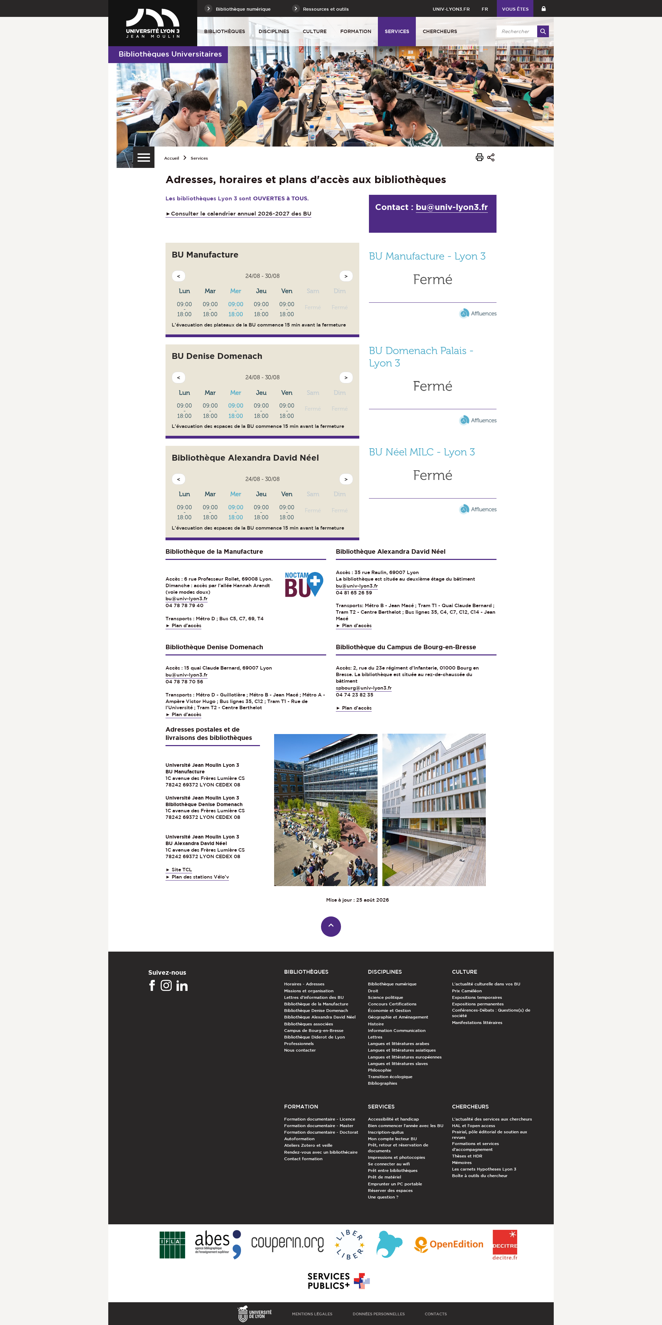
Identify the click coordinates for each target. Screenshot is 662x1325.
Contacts (436, 1314)
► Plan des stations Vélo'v (197, 877)
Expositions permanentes (478, 1003)
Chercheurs (440, 31)
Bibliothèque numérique (392, 983)
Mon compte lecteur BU (392, 1138)
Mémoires (462, 1162)
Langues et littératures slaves (398, 1063)
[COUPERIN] (288, 1245)
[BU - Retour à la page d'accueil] (152, 23)
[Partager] (491, 158)
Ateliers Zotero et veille (308, 1145)
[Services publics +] (338, 1281)
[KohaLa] (389, 1245)
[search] (521, 31)
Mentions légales (312, 1314)
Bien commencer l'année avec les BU (405, 1125)
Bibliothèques (224, 31)
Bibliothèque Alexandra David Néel (319, 1016)
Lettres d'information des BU (314, 997)
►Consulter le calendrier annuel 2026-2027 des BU (238, 213)
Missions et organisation (308, 990)
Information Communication (396, 1030)
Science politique (385, 997)
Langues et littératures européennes (405, 1056)
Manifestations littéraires (477, 1022)
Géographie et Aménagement (398, 1016)
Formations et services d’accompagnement (475, 1146)
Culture (315, 31)
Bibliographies (382, 1083)
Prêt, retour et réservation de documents (398, 1147)
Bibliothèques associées (308, 1023)
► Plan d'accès (183, 625)
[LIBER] (349, 1245)
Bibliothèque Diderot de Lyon (314, 1036)
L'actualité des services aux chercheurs (492, 1118)
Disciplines (274, 31)
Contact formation (303, 1158)
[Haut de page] (331, 926)
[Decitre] (505, 1245)
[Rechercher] (543, 31)
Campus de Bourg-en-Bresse (313, 1030)
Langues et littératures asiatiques (402, 1049)
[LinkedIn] (182, 986)
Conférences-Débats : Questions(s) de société (491, 1012)
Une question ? (383, 1196)
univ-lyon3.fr (451, 9)
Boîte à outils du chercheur (480, 1175)
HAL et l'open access (473, 1125)
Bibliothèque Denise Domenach (316, 1010)
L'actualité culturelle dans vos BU (486, 983)
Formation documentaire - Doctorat (321, 1132)
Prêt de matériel (384, 1176)
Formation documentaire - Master (318, 1125)
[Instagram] (166, 986)
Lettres (375, 1036)
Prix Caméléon (467, 990)
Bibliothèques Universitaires (170, 54)
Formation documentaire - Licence (319, 1118)
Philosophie (379, 1069)
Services (397, 31)
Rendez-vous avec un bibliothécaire (321, 1152)
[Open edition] (448, 1245)
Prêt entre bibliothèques (393, 1170)
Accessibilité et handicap (393, 1118)
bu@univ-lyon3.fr (452, 207)
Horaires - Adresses (304, 983)
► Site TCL (179, 869)
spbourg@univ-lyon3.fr (364, 688)
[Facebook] (152, 986)
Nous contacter (300, 1049)
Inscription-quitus (386, 1132)
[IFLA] (172, 1245)
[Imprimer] (479, 158)
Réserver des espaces (390, 1190)
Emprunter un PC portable (395, 1183)
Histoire (376, 1023)
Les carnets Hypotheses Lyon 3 (484, 1168)
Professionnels (299, 1043)
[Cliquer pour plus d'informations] (432, 304)
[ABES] (218, 1245)
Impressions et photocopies (396, 1157)
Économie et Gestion (389, 1010)
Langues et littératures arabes (398, 1043)
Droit (373, 990)
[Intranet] (543, 8)
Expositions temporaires (477, 997)
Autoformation (299, 1138)
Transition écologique (390, 1076)
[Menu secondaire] (143, 157)
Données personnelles (379, 1314)
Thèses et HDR (467, 1155)
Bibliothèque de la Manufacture (316, 1003)
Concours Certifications (392, 1003)
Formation (355, 31)
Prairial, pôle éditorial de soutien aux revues (489, 1134)
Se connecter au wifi (389, 1163)
